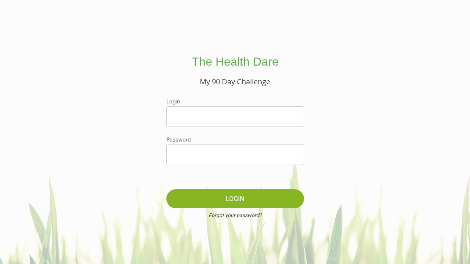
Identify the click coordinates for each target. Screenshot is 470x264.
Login (173, 101)
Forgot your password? (235, 215)
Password (178, 139)
